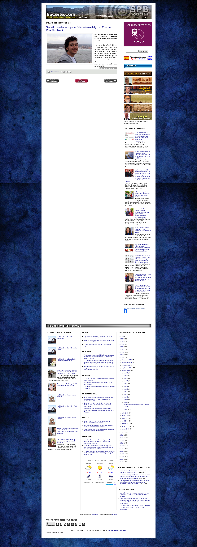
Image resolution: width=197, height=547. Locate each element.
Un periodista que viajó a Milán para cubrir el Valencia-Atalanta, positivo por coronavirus (98, 337)
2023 (122, 344)
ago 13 (126, 392)
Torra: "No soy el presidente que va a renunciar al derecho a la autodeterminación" (99, 430)
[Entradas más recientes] (52, 81)
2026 (122, 336)
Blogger (114, 515)
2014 (122, 440)
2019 (122, 355)
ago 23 (126, 384)
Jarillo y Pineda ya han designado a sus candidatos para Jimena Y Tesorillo (143, 230)
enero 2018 (126, 429)
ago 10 (126, 394)
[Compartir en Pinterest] (70, 72)
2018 (122, 358)
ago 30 (126, 373)
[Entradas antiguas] (110, 81)
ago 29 (126, 376)
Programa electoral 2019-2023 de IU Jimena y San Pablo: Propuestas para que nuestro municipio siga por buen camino (142, 259)
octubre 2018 (126, 365)
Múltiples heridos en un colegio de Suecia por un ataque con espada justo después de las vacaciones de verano (99, 367)
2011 (122, 448)
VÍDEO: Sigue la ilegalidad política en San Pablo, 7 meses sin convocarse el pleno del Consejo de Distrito (67, 430)
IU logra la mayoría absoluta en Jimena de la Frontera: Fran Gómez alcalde (142, 194)
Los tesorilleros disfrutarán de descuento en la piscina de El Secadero (66, 440)
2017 (122, 432)
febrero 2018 (126, 426)
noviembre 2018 (127, 363)
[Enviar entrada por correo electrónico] (48, 71)
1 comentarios (55, 71)
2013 (122, 443)
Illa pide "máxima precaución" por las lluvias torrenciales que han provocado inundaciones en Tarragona (99, 410)
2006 (122, 462)
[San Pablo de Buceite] (125, 312)
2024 (122, 342)
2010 (122, 451)
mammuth (95, 515)
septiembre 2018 (127, 368)
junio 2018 (125, 415)
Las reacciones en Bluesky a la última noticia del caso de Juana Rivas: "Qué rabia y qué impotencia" (135, 507)
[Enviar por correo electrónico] (62, 72)
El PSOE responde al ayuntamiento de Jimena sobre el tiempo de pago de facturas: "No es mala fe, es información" (142, 288)
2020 (122, 352)
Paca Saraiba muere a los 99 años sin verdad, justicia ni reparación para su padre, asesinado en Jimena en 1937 (143, 277)
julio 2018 (125, 413)
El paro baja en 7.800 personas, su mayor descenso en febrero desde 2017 (97, 422)
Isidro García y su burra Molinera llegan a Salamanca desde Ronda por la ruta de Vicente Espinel (67, 371)
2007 (122, 459)
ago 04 (126, 402)
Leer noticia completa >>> (108, 68)
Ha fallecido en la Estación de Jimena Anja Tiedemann (66, 359)
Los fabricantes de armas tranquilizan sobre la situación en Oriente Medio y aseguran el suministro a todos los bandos (134, 482)
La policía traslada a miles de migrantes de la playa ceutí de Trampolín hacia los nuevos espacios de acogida (98, 441)
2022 (122, 347)
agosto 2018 (126, 371)
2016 (122, 435)
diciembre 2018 (127, 360)
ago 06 (126, 399)
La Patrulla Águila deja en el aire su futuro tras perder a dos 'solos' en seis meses (98, 426)
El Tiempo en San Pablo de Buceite (100, 460)
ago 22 (126, 386)
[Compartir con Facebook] (68, 72)
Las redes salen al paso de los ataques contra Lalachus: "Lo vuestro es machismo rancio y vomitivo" (134, 494)
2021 (122, 350)
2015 (122, 438)
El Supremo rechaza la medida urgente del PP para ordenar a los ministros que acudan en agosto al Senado (98, 399)
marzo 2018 (126, 424)
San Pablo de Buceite (129, 308)
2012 (122, 446)
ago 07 (126, 397)
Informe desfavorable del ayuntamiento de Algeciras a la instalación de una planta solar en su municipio (142, 155)
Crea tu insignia (140, 308)
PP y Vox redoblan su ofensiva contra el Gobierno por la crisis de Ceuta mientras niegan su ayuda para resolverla (99, 452)
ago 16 (126, 389)
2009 (122, 454)
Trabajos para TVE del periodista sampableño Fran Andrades (67, 384)
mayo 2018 (125, 418)
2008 (122, 456)
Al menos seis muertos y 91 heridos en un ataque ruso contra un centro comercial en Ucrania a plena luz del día (99, 356)
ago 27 (126, 381)
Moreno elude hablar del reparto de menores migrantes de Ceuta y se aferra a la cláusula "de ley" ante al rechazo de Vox (99, 447)
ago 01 (126, 410)
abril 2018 (125, 421)
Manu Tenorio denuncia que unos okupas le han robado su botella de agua (135, 471)
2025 (122, 339)
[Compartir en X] (66, 72)
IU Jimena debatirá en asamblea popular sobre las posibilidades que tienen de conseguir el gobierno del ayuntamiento (142, 137)
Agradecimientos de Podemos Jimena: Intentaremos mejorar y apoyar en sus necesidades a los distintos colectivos (142, 213)
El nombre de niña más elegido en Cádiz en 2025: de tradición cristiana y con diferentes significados (97, 404)
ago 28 (126, 378)
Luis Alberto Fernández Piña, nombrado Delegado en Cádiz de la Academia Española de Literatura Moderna (142, 248)
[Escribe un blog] (64, 72)
